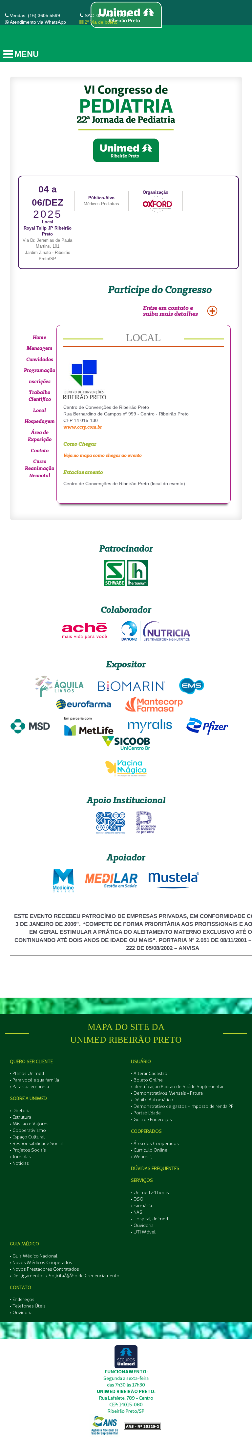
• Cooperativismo (28, 1130)
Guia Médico (24, 1244)
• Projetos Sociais (28, 1150)
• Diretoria (20, 1110)
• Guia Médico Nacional (33, 1256)
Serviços (142, 1180)
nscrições (40, 381)
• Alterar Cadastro (149, 1073)
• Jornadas (20, 1156)
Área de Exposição (40, 435)
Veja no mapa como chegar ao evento (102, 455)
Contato (40, 450)
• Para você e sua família (34, 1080)
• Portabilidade (146, 1113)
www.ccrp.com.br (82, 427)
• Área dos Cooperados (155, 1143)
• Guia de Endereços (151, 1119)
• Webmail (141, 1156)
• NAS (136, 1212)
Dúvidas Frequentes (155, 1168)
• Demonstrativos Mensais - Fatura (167, 1093)
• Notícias (19, 1163)
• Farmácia (141, 1205)
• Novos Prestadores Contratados (44, 1269)
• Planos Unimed (27, 1073)
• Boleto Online (147, 1080)
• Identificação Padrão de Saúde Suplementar (177, 1086)
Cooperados (146, 1131)
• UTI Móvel (143, 1232)
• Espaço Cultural (27, 1137)
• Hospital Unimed (149, 1219)
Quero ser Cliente (31, 1061)
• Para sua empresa (29, 1086)
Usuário (141, 1061)
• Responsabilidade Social (36, 1143)
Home (39, 337)
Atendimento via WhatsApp (38, 22)
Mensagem (39, 348)
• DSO (137, 1199)
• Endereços (22, 1299)
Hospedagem (40, 421)
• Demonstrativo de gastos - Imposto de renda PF (182, 1106)
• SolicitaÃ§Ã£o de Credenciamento (82, 1276)
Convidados (39, 359)
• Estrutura (20, 1117)
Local (39, 410)
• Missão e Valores (29, 1124)
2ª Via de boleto (100, 22)
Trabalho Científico (40, 395)
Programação (39, 370)
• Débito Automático (152, 1100)
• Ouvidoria (142, 1225)
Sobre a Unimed (28, 1098)
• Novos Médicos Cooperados (41, 1262)
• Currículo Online (149, 1150)
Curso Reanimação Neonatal (39, 468)
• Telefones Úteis (28, 1306)
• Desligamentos (27, 1276)
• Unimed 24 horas (150, 1192)
